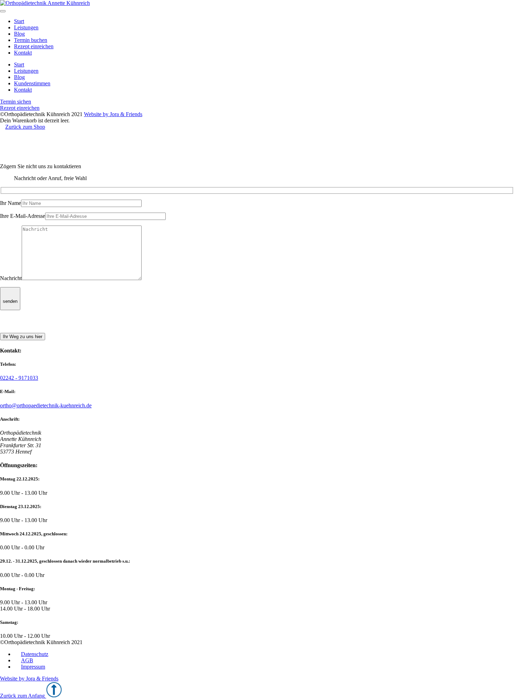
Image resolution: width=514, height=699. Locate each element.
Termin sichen (15, 102)
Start (19, 21)
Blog (19, 34)
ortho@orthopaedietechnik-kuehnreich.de (46, 405)
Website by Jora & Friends (113, 114)
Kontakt (23, 53)
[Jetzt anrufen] (8, 330)
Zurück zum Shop (25, 127)
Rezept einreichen (33, 46)
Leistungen (26, 27)
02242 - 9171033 (19, 378)
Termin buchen (30, 40)
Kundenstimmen (32, 83)
